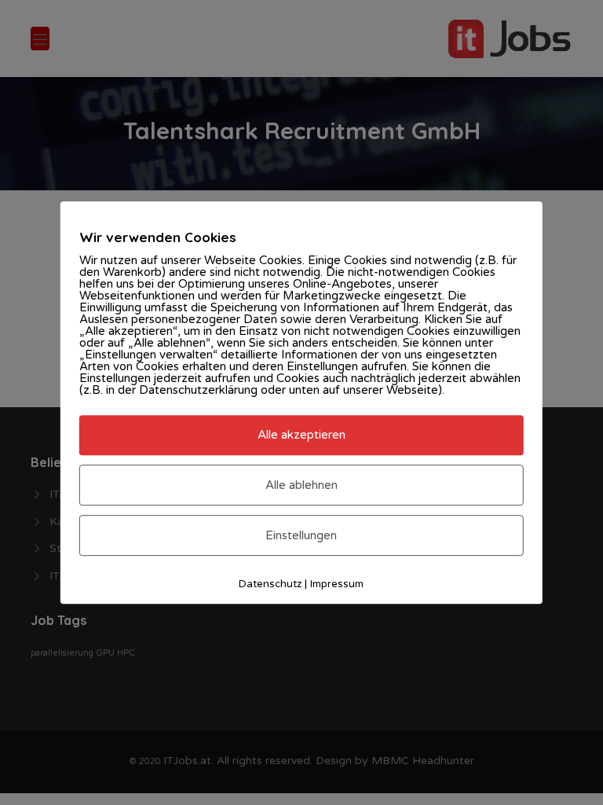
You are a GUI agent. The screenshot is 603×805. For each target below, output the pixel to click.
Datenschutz (270, 584)
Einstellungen (301, 535)
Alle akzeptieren (301, 435)
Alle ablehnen (301, 485)
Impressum (337, 584)
